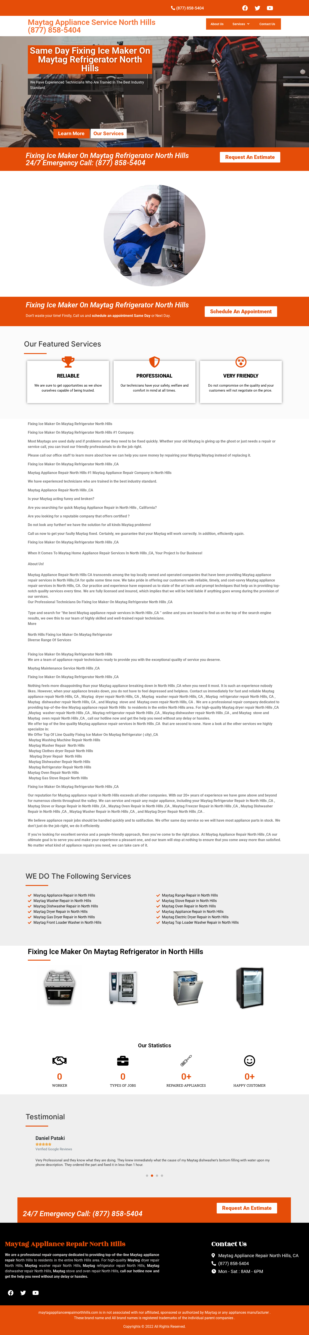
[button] (30, 1150)
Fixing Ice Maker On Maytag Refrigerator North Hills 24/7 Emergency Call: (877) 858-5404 (107, 159)
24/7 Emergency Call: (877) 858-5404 (83, 1213)
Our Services (108, 133)
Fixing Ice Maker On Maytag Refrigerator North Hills (107, 305)
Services (239, 24)
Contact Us (267, 24)
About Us (217, 24)
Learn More (71, 133)
